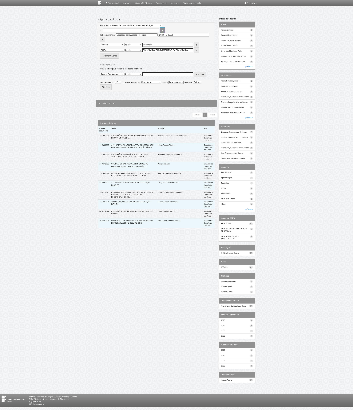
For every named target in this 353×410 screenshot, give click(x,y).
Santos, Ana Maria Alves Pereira (233, 158)
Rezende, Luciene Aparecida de (170, 154)
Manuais (174, 3)
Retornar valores (109, 56)
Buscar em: (104, 26)
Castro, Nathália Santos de (231, 142)
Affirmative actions (228, 199)
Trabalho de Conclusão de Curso (208, 138)
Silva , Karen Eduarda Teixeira (169, 221)
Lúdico (223, 188)
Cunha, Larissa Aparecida (167, 202)
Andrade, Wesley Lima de (230, 81)
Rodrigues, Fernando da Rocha (233, 113)
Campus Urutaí (226, 292)
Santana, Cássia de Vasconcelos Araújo (173, 136)
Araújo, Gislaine (164, 164)
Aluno (223, 204)
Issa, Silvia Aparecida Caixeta (232, 153)
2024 (223, 325)
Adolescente (226, 194)
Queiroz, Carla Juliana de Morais (170, 192)
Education (225, 183)
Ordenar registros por (132, 82)
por (101, 30)
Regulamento (161, 3)
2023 (223, 331)
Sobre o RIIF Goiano (143, 3)
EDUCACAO (226, 224)
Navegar (126, 3)
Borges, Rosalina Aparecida (231, 92)
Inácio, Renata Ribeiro (166, 145)
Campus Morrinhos (228, 281)
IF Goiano (224, 267)
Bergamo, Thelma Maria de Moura (234, 132)
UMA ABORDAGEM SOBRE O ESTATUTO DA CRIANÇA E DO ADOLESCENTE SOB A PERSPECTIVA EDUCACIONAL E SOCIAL (133, 194)
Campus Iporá (226, 287)
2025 (223, 320)
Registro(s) (188, 82)
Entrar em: (251, 3)
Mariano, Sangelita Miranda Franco (234, 102)
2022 (223, 336)
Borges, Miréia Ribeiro (166, 211)
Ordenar (165, 82)
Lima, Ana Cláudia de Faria (168, 183)
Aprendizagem (226, 178)
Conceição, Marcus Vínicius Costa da (235, 97)
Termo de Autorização (192, 3)
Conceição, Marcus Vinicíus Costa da (235, 148)
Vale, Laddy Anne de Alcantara (169, 173)
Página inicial (113, 3)
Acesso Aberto (226, 380)
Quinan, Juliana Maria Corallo (232, 107)
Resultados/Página (107, 82)
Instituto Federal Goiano (230, 253)
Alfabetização (226, 172)
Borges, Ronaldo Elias (229, 86)
